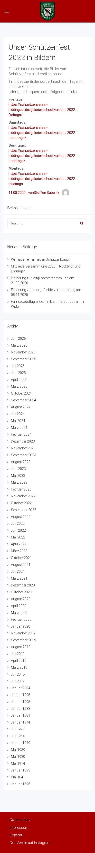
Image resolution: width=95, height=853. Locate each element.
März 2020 (19, 613)
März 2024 (19, 428)
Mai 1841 (18, 777)
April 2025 (18, 380)
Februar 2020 (21, 619)
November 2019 (23, 633)
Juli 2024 (18, 414)
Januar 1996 (20, 695)
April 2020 (18, 606)
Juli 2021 (18, 571)
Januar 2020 (20, 626)
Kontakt (16, 835)
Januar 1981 (20, 715)
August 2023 (20, 462)
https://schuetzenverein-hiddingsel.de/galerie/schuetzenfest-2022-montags (42, 178)
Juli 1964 (18, 736)
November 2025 (23, 352)
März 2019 (19, 667)
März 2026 (19, 345)
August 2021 (20, 565)
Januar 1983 (20, 709)
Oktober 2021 (21, 558)
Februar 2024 (21, 434)
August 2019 (20, 647)
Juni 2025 (18, 373)
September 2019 (23, 640)
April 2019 (18, 661)
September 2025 (23, 359)
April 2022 (18, 544)
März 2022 (19, 551)
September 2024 (23, 400)
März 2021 (19, 578)
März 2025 (19, 386)
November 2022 (23, 496)
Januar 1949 (20, 743)
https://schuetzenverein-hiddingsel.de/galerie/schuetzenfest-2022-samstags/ (42, 132)
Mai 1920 (18, 757)
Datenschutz (20, 820)
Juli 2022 (18, 524)
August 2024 (20, 407)
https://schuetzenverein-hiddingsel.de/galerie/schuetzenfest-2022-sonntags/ (42, 155)
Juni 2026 (18, 338)
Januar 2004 (20, 688)
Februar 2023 (21, 489)
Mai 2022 (18, 537)
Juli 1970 (18, 729)
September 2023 (23, 455)
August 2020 (20, 599)
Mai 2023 (18, 476)
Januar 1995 (20, 702)
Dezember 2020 (23, 585)
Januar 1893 (20, 770)
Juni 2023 (18, 469)
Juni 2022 (18, 530)
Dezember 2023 (23, 441)
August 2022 (20, 517)
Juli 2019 (18, 654)
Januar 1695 (20, 784)
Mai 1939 (18, 750)
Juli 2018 (18, 674)
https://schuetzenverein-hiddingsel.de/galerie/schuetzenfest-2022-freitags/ (42, 109)
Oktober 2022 (21, 503)
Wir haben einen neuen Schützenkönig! (40, 259)
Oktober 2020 (21, 592)
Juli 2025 (18, 366)
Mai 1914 (18, 763)
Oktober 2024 (21, 393)
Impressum (19, 827)
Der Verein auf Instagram (30, 843)
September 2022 (23, 510)
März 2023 (19, 482)
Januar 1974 (20, 722)
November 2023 (23, 448)
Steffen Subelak (46, 193)
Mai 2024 (18, 421)
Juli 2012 (18, 681)
